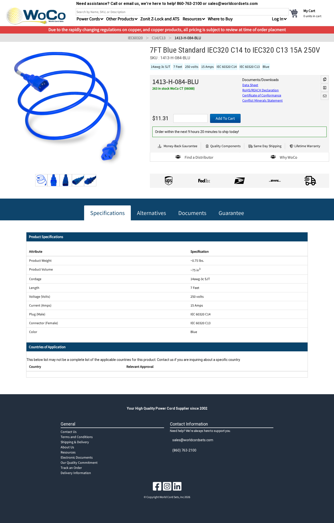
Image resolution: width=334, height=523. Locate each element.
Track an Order (71, 467)
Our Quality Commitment (79, 462)
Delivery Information (76, 473)
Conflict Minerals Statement (262, 100)
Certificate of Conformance (261, 95)
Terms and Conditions (77, 437)
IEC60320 (135, 37)
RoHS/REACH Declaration (260, 90)
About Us (67, 447)
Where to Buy (220, 19)
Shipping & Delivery (75, 442)
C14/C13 (159, 37)
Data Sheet (250, 85)
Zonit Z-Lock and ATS (159, 19)
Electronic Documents (77, 457)
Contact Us (69, 431)
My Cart (309, 10)
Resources (68, 452)
